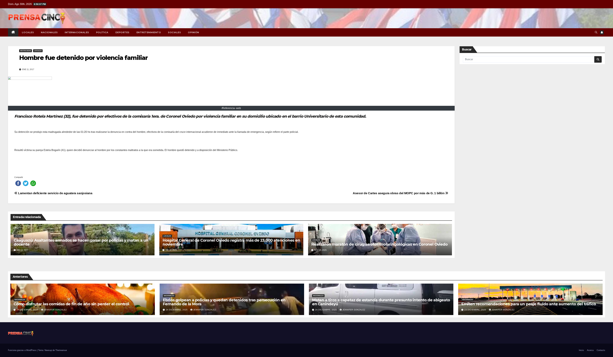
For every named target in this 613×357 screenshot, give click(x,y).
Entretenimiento (148, 32)
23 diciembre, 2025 (475, 310)
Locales (28, 32)
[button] (596, 32)
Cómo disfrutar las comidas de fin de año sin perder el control (71, 304)
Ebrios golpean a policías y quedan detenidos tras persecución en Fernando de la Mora (224, 302)
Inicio (581, 350)
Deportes (122, 32)
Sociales (174, 32)
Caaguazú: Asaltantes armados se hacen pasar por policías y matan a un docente (81, 242)
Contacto (601, 350)
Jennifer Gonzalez (55, 310)
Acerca (590, 350)
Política (102, 32)
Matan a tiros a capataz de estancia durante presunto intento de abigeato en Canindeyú (381, 302)
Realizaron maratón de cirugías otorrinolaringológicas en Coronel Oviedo (379, 244)
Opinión (193, 32)
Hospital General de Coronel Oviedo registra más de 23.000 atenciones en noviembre (231, 242)
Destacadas (25, 51)
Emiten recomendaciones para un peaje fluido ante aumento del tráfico (528, 304)
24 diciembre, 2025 (28, 310)
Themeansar (61, 350)
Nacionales (49, 32)
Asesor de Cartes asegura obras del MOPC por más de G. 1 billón (399, 193)
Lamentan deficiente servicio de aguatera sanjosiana (54, 193)
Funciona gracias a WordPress (22, 350)
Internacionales (77, 32)
